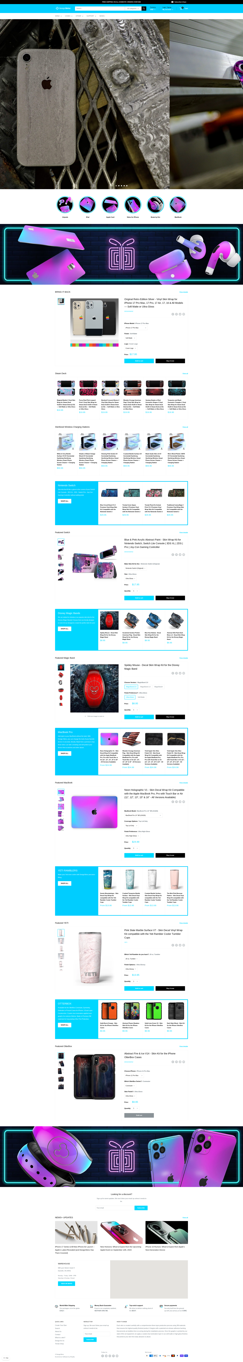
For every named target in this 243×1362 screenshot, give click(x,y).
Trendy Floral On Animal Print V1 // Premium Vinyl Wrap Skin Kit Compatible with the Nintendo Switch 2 (154, 508)
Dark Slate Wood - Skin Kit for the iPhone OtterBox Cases (176, 1025)
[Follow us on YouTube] (117, 1356)
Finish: (130, 333)
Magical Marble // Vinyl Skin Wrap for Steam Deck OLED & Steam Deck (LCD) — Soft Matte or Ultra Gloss (66, 403)
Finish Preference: (137, 831)
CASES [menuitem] (67, 16)
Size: (130, 574)
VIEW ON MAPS (66, 1283)
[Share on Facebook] (173, 314)
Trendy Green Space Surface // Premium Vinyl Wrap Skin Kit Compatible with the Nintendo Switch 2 (131, 508)
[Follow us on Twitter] (106, 1356)
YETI (125, 942)
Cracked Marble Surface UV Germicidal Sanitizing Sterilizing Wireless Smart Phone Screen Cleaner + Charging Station (132, 458)
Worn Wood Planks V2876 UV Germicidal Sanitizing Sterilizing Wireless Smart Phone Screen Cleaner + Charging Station (176, 458)
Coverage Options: (136, 821)
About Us (58, 1331)
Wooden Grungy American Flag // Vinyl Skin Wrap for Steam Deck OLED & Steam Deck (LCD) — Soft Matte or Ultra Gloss (132, 404)
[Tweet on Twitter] (180, 314)
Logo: (131, 344)
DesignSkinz (128, 311)
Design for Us (59, 1341)
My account (167, 9)
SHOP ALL (64, 501)
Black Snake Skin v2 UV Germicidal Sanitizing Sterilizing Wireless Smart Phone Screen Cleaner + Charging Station (154, 458)
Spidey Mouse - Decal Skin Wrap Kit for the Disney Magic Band (109, 635)
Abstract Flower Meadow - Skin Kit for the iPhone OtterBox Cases (131, 1025)
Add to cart (139, 361)
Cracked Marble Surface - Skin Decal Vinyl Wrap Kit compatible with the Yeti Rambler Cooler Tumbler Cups (153, 898)
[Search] (144, 8)
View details (183, 292)
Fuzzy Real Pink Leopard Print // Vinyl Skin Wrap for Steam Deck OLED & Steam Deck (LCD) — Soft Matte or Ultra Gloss (88, 404)
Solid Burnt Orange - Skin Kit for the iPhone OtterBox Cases (109, 1025)
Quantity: (127, 591)
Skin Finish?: (133, 1091)
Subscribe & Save (180, 2)
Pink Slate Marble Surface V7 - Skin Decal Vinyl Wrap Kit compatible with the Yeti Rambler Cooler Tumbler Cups (153, 934)
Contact (57, 1334)
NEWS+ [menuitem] (102, 16)
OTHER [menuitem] (78, 16)
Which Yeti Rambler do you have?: (142, 954)
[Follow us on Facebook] (102, 1356)
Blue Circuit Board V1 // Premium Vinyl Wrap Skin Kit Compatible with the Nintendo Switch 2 (108, 508)
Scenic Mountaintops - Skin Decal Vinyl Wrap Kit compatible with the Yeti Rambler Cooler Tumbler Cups (109, 898)
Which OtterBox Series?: (137, 1081)
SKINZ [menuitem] (57, 16)
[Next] (188, 204)
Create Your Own (61, 1325)
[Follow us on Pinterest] (113, 1356)
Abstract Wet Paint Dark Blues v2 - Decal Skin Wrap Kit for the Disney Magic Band (176, 636)
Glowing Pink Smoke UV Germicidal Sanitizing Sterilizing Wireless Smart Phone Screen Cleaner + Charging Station (109, 458)
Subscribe (141, 1208)
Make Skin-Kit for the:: (142, 564)
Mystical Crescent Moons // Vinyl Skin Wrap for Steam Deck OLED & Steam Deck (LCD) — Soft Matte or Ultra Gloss (110, 404)
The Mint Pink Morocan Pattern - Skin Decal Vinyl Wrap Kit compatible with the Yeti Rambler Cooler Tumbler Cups (175, 898)
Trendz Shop (59, 1344)
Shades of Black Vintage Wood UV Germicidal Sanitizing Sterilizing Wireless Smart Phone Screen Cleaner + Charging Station (88, 459)
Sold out (139, 1115)
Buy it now (170, 361)
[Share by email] (183, 314)
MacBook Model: (141, 811)
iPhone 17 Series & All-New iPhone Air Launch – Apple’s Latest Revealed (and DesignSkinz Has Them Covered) (74, 1250)
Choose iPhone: (137, 1071)
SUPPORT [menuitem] (90, 16)
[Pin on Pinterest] (176, 314)
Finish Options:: (134, 964)
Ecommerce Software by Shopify (65, 1357)
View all (185, 373)
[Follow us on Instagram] (109, 1356)
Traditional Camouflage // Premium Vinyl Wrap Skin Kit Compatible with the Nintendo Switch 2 (175, 508)
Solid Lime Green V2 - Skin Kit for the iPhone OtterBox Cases (154, 1025)
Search (57, 1328)
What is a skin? (60, 1337)
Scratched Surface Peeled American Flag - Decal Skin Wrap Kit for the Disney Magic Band (131, 636)
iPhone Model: (136, 323)
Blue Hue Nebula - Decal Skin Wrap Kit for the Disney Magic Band (153, 635)
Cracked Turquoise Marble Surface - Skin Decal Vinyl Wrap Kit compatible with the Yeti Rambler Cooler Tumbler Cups (131, 898)
